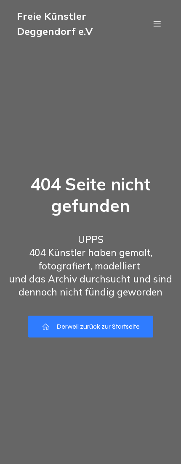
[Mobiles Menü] (157, 23)
